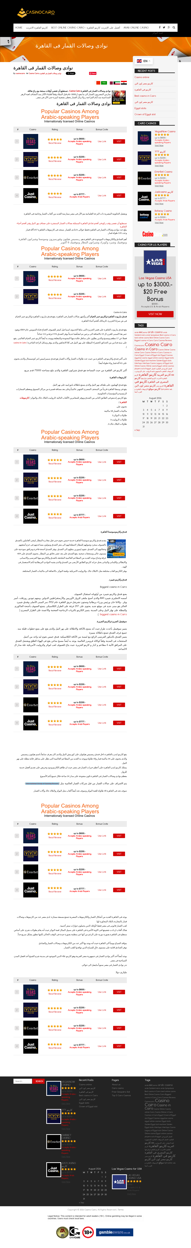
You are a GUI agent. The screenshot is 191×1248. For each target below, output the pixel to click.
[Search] (174, 27)
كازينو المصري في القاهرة (158, 1152)
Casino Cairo (34, 73)
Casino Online (163, 350)
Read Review (55, 143)
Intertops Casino (149, 363)
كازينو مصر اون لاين (144, 83)
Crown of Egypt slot (145, 114)
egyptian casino (141, 358)
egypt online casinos (156, 358)
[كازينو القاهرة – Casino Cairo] (35, 18)
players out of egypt (143, 369)
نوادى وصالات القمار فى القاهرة (50, 73)
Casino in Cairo (146, 349)
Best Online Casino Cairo (160, 338)
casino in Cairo (20, 343)
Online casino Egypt (154, 366)
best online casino (142, 338)
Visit (119, 141)
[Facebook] (159, 27)
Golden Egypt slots (163, 361)
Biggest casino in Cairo (144, 340)
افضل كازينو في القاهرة (164, 369)
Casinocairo (139, 345)
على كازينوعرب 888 (158, 1143)
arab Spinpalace (152, 335)
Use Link (102, 141)
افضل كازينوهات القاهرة (160, 1140)
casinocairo (20, 73)
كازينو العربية (164, 374)
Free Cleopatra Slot (121, 1092)
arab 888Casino (141, 332)
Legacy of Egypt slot (164, 363)
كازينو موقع (154, 388)
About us (116, 1084)
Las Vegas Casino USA (155, 278)
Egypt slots (140, 108)
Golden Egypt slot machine (145, 361)
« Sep (137, 430)
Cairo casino (118, 1088)
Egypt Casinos (167, 355)
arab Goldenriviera (152, 1088)
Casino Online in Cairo (154, 352)
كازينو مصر (160, 386)
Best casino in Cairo (145, 95)
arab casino (155, 332)
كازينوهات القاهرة (142, 389)
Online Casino (140, 366)
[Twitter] (164, 27)
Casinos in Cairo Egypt (154, 1115)
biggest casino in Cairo (113, 614)
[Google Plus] (169, 27)
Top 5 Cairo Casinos (121, 1095)
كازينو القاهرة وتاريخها (148, 378)
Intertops (138, 363)
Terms (121, 1209)
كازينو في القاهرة (143, 89)
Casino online (142, 77)
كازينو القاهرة (148, 374)
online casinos (168, 366)
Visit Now (155, 314)
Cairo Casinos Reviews (163, 340)
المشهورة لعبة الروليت (153, 371)
